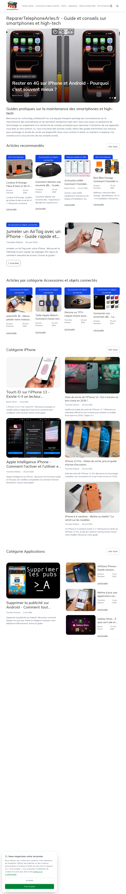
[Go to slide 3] (115, 98)
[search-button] (111, 6)
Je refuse (29, 880)
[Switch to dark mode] (117, 6)
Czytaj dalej (13, 263)
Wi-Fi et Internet (103, 6)
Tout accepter (29, 886)
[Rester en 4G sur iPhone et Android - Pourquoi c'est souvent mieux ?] (63, 66)
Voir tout (113, 146)
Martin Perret (17, 95)
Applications (73, 6)
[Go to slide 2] (112, 98)
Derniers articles (28, 6)
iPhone (63, 6)
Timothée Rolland (13, 472)
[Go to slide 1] (110, 98)
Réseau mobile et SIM (87, 6)
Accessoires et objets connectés (47, 6)
